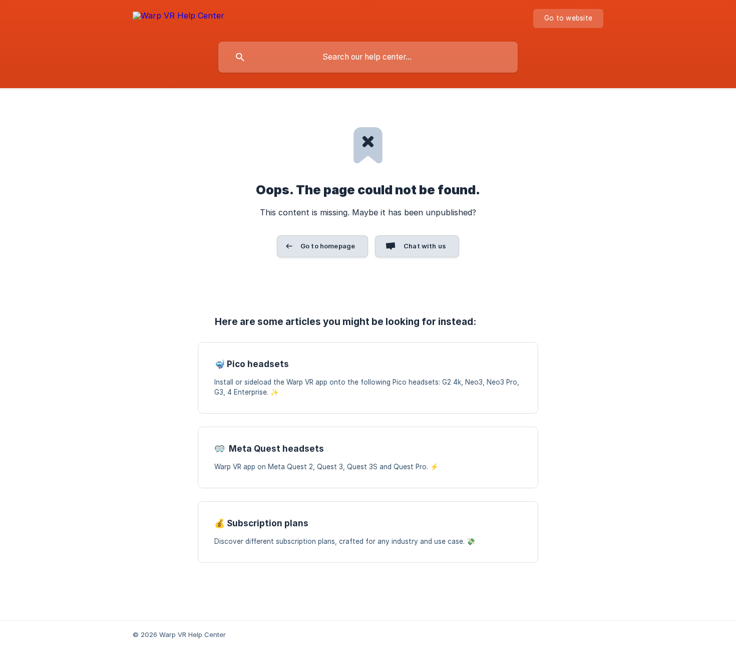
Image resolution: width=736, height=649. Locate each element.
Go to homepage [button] (327, 246)
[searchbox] (368, 57)
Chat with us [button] (425, 246)
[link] (368, 378)
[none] (178, 17)
